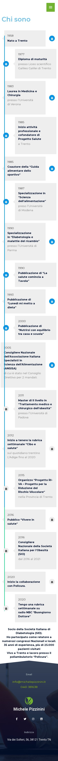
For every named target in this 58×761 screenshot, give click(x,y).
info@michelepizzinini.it (29, 681)
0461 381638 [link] (29, 687)
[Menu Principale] (50, 7)
